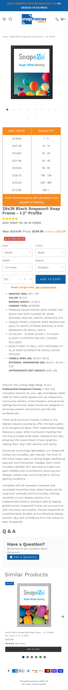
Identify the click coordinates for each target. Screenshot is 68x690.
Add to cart (50, 279)
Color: (39, 245)
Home (5, 37)
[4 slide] (36, 657)
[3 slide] (32, 657)
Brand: (40, 260)
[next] (62, 617)
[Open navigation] (4, 19)
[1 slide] (23, 657)
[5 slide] (40, 657)
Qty (6, 278)
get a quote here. (46, 287)
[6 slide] (44, 657)
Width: (6, 260)
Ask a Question (25, 556)
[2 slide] (27, 657)
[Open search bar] (12, 19)
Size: (5, 245)
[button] (31, 72)
